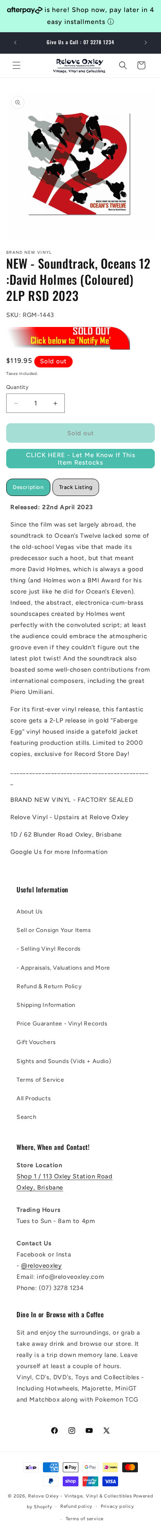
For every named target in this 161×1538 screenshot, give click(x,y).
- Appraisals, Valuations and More (63, 967)
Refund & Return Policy (49, 986)
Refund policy (76, 1506)
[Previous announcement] (15, 42)
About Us (30, 911)
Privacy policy (117, 1506)
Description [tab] (28, 487)
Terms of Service (40, 1079)
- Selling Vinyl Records (49, 948)
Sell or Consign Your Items (54, 930)
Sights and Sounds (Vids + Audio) (64, 1061)
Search (27, 1117)
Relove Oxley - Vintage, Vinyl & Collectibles (80, 1496)
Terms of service (85, 1518)
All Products (34, 1098)
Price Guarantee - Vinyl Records (62, 1023)
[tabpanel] (80, 680)
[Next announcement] (146, 42)
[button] (16, 65)
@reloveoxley (41, 1265)
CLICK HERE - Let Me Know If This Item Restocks (80, 458)
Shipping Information (46, 1005)
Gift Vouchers (36, 1042)
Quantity (17, 387)
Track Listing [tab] (76, 487)
